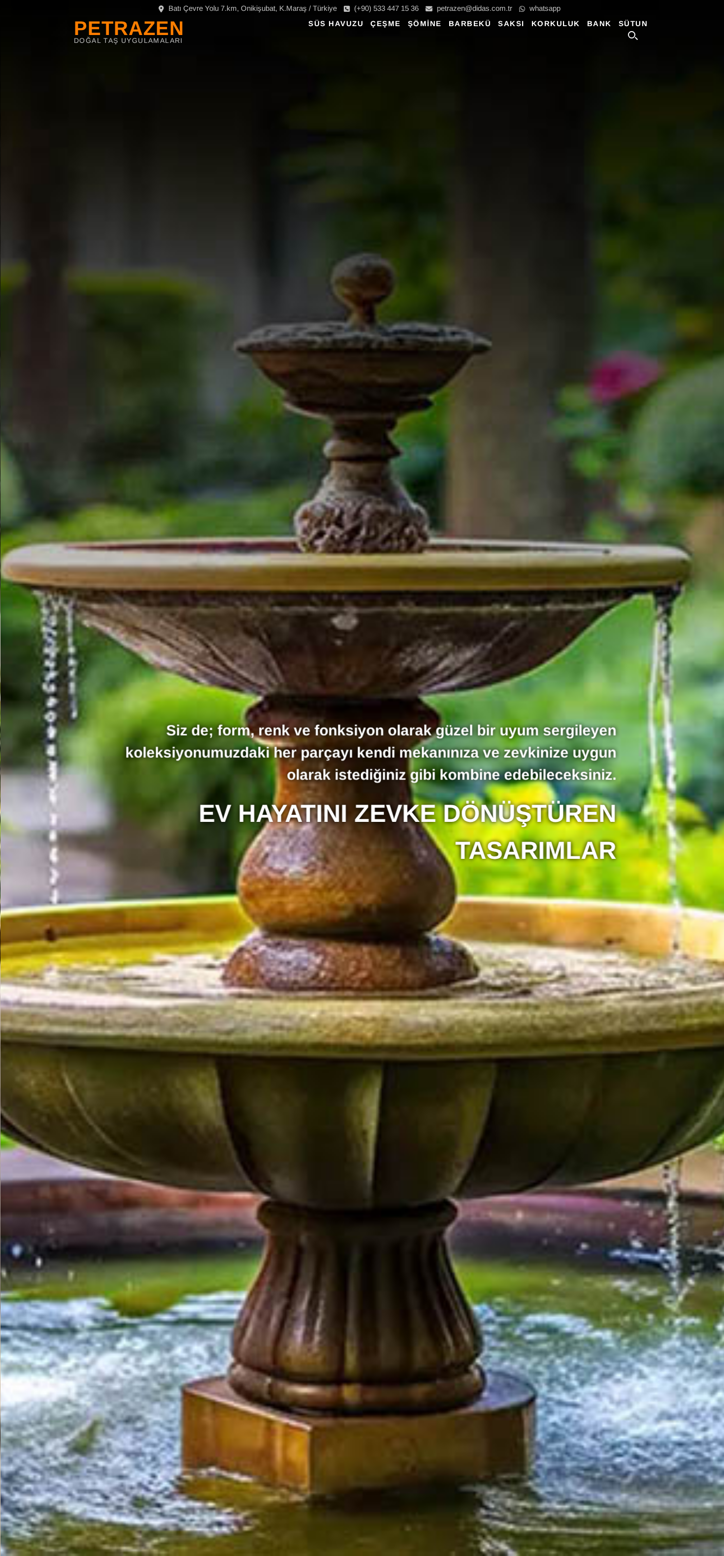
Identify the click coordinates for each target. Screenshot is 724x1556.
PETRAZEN (129, 28)
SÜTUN (633, 23)
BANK (599, 23)
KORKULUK (555, 23)
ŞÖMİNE (425, 23)
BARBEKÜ (470, 23)
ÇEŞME (385, 23)
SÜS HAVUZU (335, 23)
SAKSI (511, 23)
